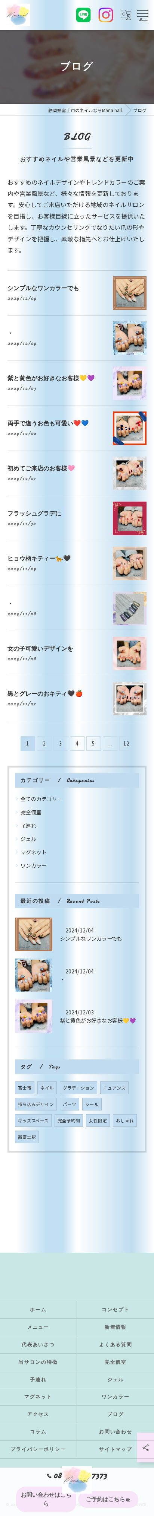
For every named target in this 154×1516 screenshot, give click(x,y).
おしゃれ (125, 1121)
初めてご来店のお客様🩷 (41, 468)
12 (126, 743)
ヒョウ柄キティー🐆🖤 (39, 558)
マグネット (34, 852)
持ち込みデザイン (36, 1104)
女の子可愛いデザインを (40, 648)
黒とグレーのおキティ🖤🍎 (45, 693)
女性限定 (98, 1121)
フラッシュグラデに (34, 513)
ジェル (28, 838)
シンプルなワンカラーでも (43, 288)
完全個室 (31, 812)
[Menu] (142, 15)
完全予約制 (69, 1121)
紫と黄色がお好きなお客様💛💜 (51, 378)
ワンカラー (34, 865)
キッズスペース (33, 1121)
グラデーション (78, 1088)
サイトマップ (116, 1449)
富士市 (24, 1088)
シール (92, 1104)
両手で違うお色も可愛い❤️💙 (48, 423)
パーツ (69, 1104)
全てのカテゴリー (41, 799)
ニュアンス (114, 1088)
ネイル (47, 1088)
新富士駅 (27, 1137)
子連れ (28, 825)
